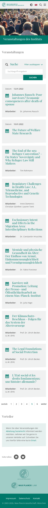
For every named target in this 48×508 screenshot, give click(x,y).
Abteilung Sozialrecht (15, 431)
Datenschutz (24, 498)
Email (33, 440)
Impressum (11, 498)
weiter (44, 404)
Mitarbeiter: (10, 111)
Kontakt (36, 498)
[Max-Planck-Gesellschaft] (24, 474)
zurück (4, 404)
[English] (36, 5)
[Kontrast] (31, 5)
